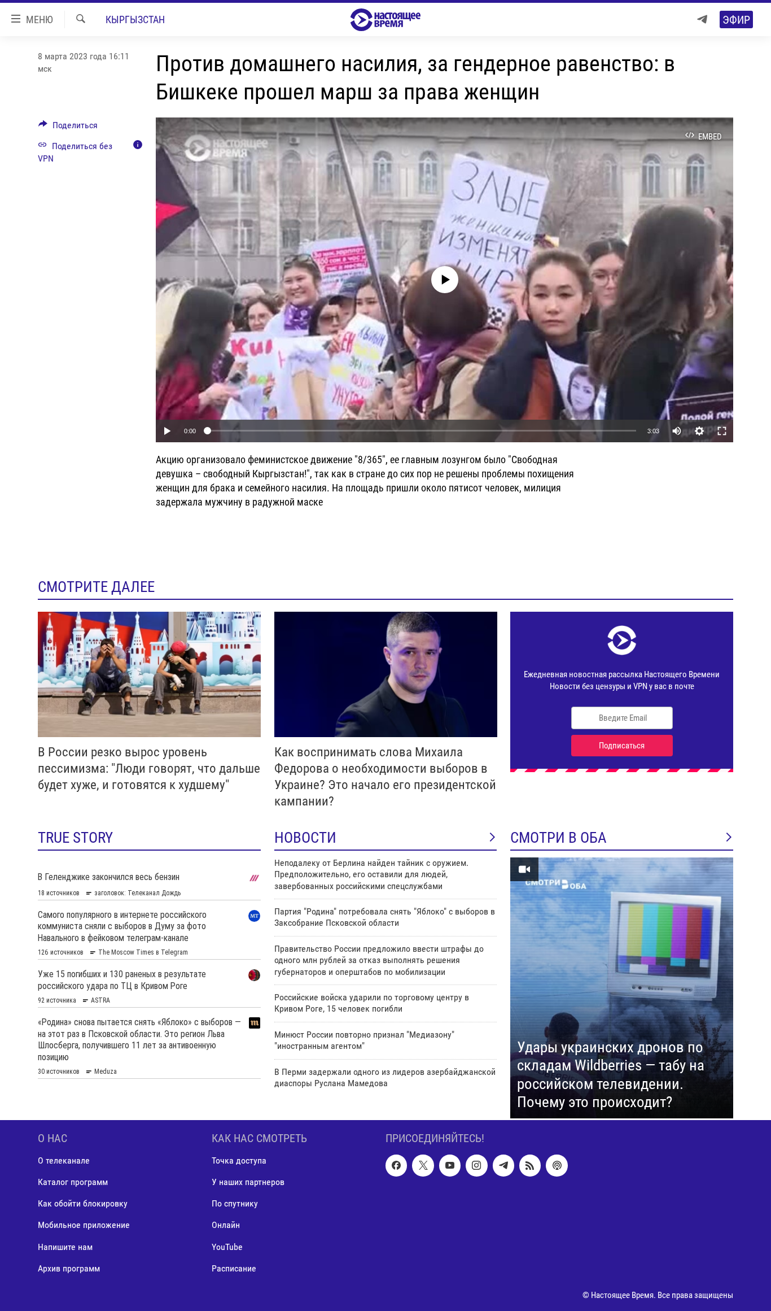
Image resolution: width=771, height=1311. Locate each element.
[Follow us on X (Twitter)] (422, 1165)
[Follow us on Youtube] (450, 1165)
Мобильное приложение (84, 1224)
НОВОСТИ (305, 838)
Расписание (234, 1267)
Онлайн (226, 1224)
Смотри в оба (558, 838)
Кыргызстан (135, 19)
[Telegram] (702, 19)
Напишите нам (65, 1246)
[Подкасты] (556, 1165)
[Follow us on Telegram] (503, 1165)
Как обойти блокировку (83, 1203)
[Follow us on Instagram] (476, 1165)
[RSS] (530, 1165)
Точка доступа (239, 1160)
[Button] (68, 127)
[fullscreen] (722, 431)
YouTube (227, 1246)
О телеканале (64, 1160)
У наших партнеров (248, 1182)
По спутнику (235, 1203)
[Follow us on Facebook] (396, 1165)
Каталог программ (73, 1182)
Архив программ (69, 1267)
